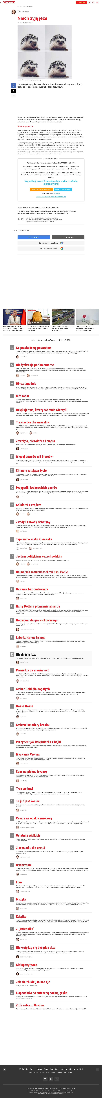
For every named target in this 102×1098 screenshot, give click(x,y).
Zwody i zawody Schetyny (33, 522)
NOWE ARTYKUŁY (51, 197)
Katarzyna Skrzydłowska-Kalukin (27, 629)
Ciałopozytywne (26, 965)
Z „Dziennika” (25, 929)
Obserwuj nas (48, 243)
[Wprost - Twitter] (51, 1079)
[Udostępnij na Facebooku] (13, 85)
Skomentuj (70, 237)
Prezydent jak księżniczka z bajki (38, 742)
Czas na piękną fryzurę (31, 771)
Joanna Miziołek (34, 375)
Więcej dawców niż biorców (34, 456)
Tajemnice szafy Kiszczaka (34, 539)
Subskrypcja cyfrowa (44, 1072)
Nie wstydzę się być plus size (35, 947)
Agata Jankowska (24, 448)
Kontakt (36, 1072)
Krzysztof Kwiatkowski (25, 857)
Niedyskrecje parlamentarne (35, 365)
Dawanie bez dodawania (32, 589)
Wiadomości (23, 1069)
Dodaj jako (48, 249)
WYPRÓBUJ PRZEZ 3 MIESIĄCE (41, 189)
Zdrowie (39, 1069)
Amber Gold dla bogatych (33, 689)
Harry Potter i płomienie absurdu (38, 606)
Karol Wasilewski (23, 698)
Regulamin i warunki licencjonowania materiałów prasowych (40, 221)
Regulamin (59, 1072)
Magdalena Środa (24, 433)
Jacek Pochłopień (24, 357)
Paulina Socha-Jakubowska (26, 956)
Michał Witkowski (23, 939)
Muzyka (21, 899)
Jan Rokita (22, 496)
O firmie (30, 1072)
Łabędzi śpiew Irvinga (30, 637)
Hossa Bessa (24, 706)
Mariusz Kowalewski (24, 681)
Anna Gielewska (23, 531)
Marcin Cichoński (23, 908)
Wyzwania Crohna (28, 754)
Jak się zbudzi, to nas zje (33, 982)
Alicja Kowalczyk (23, 780)
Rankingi (80, 1069)
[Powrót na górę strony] (97, 1069)
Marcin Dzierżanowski (37, 548)
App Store (57, 213)
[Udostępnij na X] (13, 91)
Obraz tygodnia (26, 383)
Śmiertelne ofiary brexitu (32, 725)
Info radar (22, 396)
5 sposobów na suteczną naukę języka (41, 993)
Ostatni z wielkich (28, 835)
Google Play (64, 213)
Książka (21, 916)
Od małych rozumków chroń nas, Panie (42, 572)
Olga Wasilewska (23, 548)
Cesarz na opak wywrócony (34, 818)
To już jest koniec (28, 801)
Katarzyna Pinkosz (24, 763)
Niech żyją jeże (26, 654)
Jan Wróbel (35, 433)
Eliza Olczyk (22, 375)
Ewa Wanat (22, 581)
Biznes (32, 1069)
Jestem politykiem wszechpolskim (39, 556)
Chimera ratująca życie (31, 470)
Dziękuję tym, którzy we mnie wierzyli (41, 410)
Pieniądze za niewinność (32, 670)
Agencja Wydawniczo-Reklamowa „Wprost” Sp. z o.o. (48, 1088)
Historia (72, 1069)
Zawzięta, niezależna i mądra (35, 441)
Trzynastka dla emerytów (33, 422)
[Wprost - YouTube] (57, 1079)
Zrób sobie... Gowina (30, 1005)
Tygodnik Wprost (24, 230)
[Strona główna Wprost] (9, 2)
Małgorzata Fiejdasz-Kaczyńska (27, 827)
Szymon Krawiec (23, 598)
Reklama (53, 1072)
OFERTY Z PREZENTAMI (62, 189)
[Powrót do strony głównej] (4, 1069)
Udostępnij (35, 237)
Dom (56, 1069)
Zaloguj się (57, 193)
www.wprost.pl (53, 1093)
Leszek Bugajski (23, 874)
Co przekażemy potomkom (33, 347)
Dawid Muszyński (23, 810)
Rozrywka (63, 1069)
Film (19, 882)
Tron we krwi (24, 788)
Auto (51, 1069)
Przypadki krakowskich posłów (36, 487)
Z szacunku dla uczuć (30, 848)
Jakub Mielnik (23, 646)
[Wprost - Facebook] (45, 1079)
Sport (46, 1069)
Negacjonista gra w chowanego (37, 620)
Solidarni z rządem (28, 505)
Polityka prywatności (68, 1072)
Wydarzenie (24, 865)
